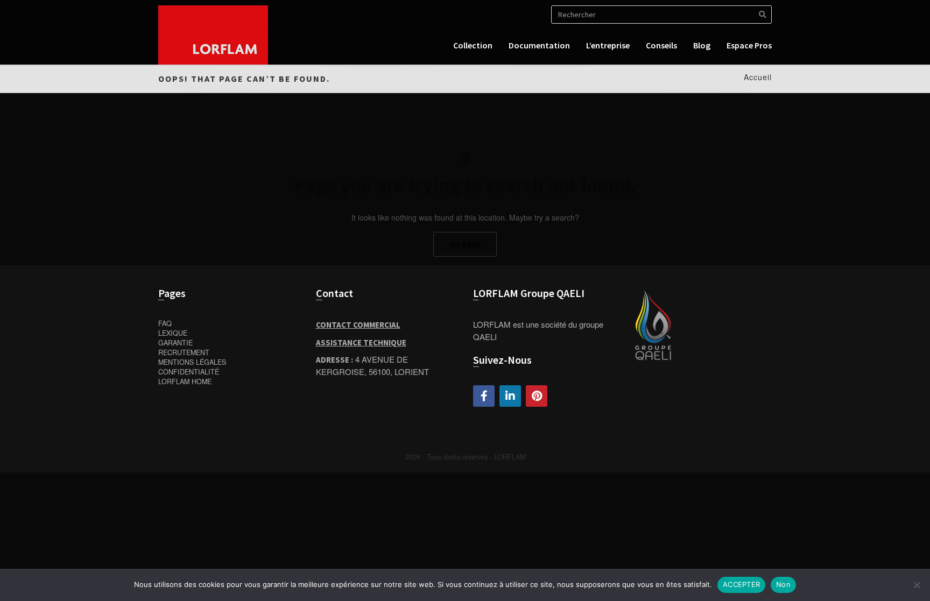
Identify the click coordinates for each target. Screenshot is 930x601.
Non (783, 584)
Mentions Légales (192, 362)
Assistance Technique (361, 342)
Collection (472, 45)
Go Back (465, 244)
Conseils (661, 45)
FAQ (165, 323)
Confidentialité (188, 372)
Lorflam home (185, 381)
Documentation (539, 45)
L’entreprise (608, 45)
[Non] (916, 584)
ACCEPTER (741, 584)
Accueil (758, 77)
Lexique (172, 333)
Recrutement (183, 352)
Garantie (175, 343)
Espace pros (749, 45)
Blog (701, 45)
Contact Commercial (358, 325)
